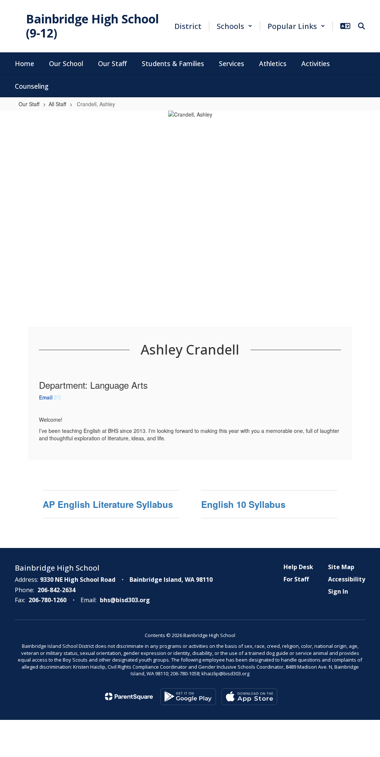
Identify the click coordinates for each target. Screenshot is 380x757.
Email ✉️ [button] (50, 397)
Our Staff (29, 104)
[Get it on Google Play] (188, 696)
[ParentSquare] (129, 696)
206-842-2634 (56, 590)
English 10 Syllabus (243, 504)
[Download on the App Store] (249, 696)
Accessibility (346, 579)
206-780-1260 (47, 600)
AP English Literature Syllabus (108, 504)
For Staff (296, 579)
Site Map (341, 567)
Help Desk (298, 567)
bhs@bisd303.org (125, 600)
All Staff (57, 104)
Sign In (338, 591)
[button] (234, 26)
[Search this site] (361, 26)
